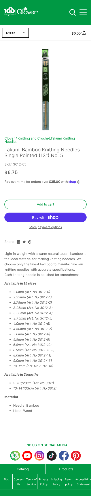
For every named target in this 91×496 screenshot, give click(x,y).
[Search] (72, 12)
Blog (6, 479)
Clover (9, 138)
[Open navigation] (83, 12)
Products (66, 469)
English (10, 32)
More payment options (45, 227)
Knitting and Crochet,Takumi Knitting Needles (39, 140)
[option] (45, 89)
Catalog (23, 469)
